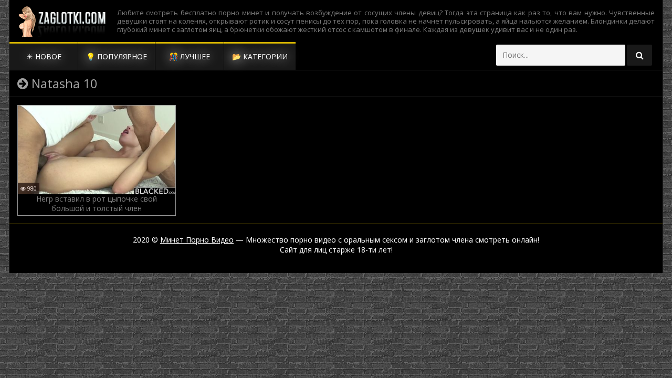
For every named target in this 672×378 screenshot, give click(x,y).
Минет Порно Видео (197, 240)
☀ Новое (43, 56)
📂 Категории (260, 56)
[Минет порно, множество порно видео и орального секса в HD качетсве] (62, 21)
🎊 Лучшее (189, 56)
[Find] (639, 55)
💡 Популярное (116, 56)
